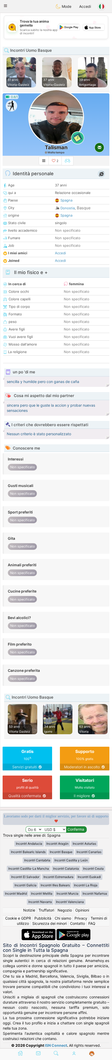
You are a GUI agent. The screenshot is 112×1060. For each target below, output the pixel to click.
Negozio (65, 910)
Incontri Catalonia (66, 868)
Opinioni (82, 910)
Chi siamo (63, 918)
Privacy (80, 918)
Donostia (67, 208)
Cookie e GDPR (18, 918)
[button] (5, 5)
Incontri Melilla (41, 893)
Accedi (85, 6)
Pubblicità (42, 918)
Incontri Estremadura (58, 877)
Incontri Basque (61, 852)
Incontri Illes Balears (55, 885)
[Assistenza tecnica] (91, 1054)
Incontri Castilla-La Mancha (28, 868)
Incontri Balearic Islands (28, 852)
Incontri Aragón (57, 844)
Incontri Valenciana (70, 902)
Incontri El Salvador (25, 877)
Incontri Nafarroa (95, 893)
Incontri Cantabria (37, 860)
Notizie (29, 910)
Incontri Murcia (67, 893)
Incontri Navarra (40, 902)
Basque (84, 207)
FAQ (91, 923)
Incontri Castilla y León (71, 860)
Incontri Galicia (25, 885)
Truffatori (46, 910)
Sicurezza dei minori (49, 923)
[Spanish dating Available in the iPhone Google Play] (73, 931)
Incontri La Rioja (85, 885)
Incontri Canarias (89, 852)
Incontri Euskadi (89, 877)
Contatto (77, 923)
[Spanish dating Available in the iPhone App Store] (39, 931)
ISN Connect (56, 1045)
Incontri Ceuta (93, 868)
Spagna (66, 200)
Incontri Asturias (84, 844)
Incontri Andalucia (29, 844)
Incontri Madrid (16, 893)
